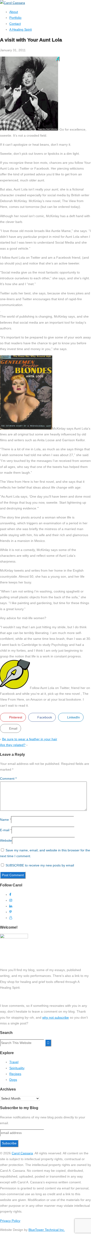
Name (4, 819)
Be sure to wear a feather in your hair (29, 739)
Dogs (13, 1080)
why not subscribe (55, 1017)
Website (6, 840)
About (13, 12)
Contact (15, 24)
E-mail (4, 830)
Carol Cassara (22, 1153)
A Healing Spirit (20, 29)
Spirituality (16, 1068)
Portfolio (15, 17)
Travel (13, 1062)
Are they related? (12, 745)
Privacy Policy (10, 1221)
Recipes (15, 1074)
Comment (8, 778)
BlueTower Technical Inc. (46, 1230)
